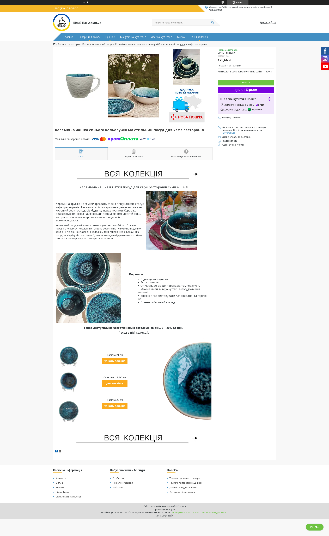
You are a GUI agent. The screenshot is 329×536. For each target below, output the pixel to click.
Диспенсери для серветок (183, 487)
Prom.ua (182, 506)
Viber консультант (161, 37)
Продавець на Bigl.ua (164, 509)
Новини (60, 487)
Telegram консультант (133, 37)
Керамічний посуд (102, 44)
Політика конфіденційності (214, 512)
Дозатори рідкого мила (182, 492)
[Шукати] (212, 23)
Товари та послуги (89, 37)
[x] (60, 451)
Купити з (240, 90)
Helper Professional (123, 482)
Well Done (118, 487)
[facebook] (56, 451)
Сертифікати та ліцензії (68, 496)
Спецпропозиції (200, 37)
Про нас (110, 37)
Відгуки (181, 37)
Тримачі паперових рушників (185, 482)
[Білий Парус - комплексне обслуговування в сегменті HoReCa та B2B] (61, 22)
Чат (317, 527)
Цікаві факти (62, 492)
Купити (246, 82)
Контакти (61, 478)
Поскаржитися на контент (185, 512)
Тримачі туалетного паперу (184, 478)
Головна (68, 37)
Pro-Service (119, 478)
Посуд (85, 44)
